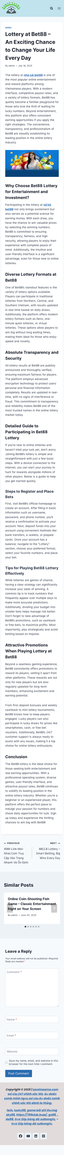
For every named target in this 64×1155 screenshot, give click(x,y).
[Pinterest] (43, 1136)
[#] (28, 1136)
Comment (14, 972)
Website (12, 1051)
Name (12, 1019)
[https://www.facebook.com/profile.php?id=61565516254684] (20, 1136)
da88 (9, 1119)
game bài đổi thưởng (42, 1110)
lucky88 (20, 1110)
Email (11, 1035)
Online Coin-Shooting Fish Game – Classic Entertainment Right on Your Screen (32, 904)
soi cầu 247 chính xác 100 (25, 1094)
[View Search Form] (51, 8)
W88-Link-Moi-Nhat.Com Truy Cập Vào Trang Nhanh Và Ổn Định (16, 853)
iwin (10, 1110)
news (8, 27)
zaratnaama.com (45, 1089)
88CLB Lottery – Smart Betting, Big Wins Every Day (48, 850)
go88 (52, 1115)
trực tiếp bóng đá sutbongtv (35, 1119)
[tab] (25, 926)
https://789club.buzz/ (31, 1115)
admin (12, 65)
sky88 (10, 1115)
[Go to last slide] (10, 908)
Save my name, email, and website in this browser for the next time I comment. (33, 1062)
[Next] (54, 908)
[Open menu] (60, 8)
